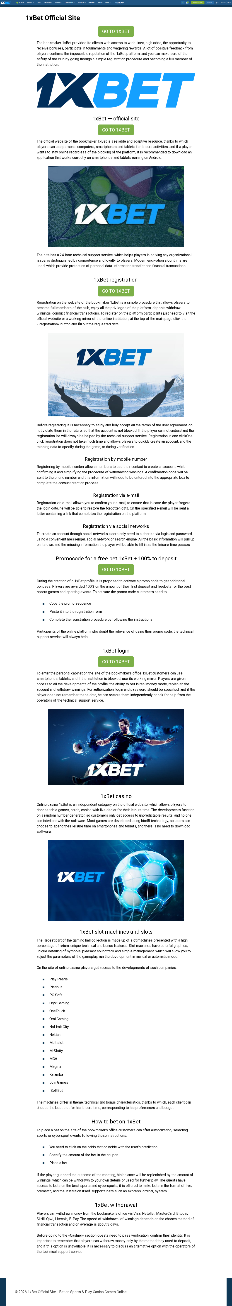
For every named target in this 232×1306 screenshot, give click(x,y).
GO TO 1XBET (116, 31)
